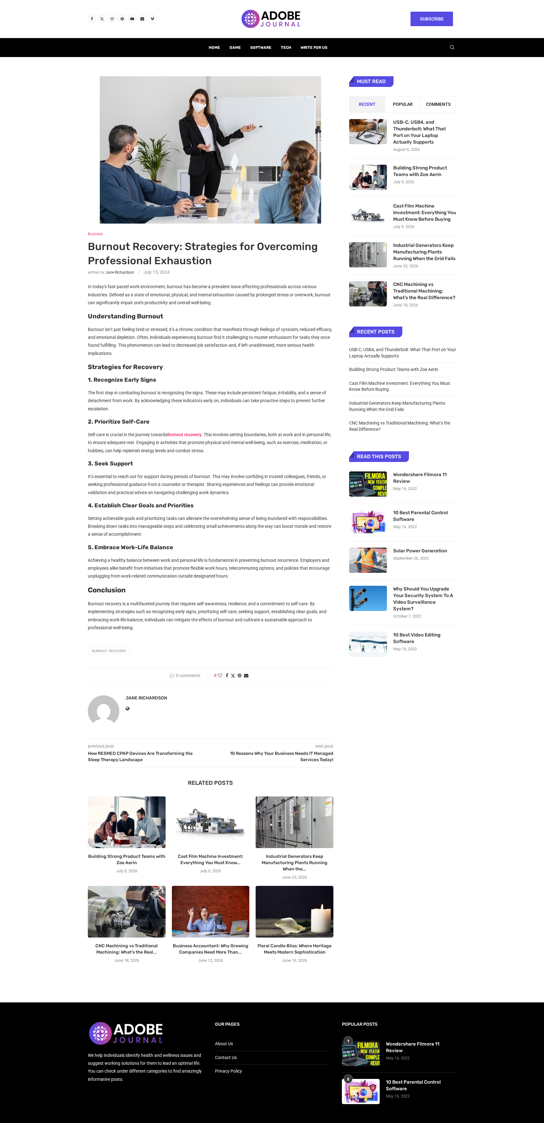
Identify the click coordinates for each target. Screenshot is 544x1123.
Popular (403, 104)
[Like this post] (220, 675)
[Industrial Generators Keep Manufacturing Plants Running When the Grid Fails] (294, 822)
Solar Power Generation (420, 551)
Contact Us (226, 1057)
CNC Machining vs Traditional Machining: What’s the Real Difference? (424, 291)
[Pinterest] (122, 19)
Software (260, 47)
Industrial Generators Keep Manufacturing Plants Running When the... (294, 863)
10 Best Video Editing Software (416, 638)
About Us (224, 1043)
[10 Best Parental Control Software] (368, 522)
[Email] (142, 19)
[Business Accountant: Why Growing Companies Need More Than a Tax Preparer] (211, 912)
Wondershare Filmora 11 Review (420, 478)
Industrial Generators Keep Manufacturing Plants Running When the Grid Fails (424, 251)
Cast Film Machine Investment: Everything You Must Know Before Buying (424, 212)
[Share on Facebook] (227, 675)
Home (214, 47)
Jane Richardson (119, 272)
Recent (367, 104)
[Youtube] (132, 19)
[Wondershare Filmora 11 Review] (368, 484)
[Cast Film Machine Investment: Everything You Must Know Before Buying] (211, 822)
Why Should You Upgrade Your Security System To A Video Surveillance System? (423, 599)
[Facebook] (92, 19)
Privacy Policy (228, 1071)
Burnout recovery (109, 651)
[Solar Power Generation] (368, 560)
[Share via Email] (246, 675)
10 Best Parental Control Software (420, 516)
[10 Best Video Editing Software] (368, 644)
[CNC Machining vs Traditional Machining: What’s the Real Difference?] (127, 912)
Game (235, 47)
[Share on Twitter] (233, 675)
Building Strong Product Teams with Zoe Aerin (420, 171)
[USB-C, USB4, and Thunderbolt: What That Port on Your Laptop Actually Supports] (368, 131)
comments (438, 104)
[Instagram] (112, 19)
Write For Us (314, 47)
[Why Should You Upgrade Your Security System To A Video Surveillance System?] (368, 598)
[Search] (452, 47)
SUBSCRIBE (432, 18)
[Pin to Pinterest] (239, 675)
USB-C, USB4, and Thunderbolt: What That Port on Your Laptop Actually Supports (419, 132)
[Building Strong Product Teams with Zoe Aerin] (127, 822)
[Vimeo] (152, 19)
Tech (286, 47)
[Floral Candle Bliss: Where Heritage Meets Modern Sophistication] (294, 912)
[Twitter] (102, 19)
